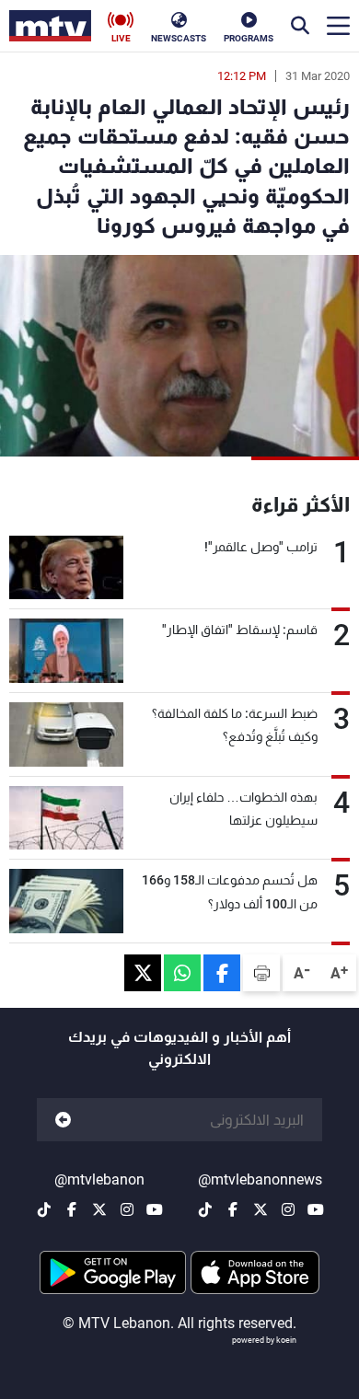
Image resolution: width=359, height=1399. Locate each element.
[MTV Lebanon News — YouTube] (316, 1209)
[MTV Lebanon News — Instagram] (288, 1209)
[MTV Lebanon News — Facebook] (233, 1209)
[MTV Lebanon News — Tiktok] (205, 1209)
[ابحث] (300, 26)
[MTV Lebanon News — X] (260, 1209)
